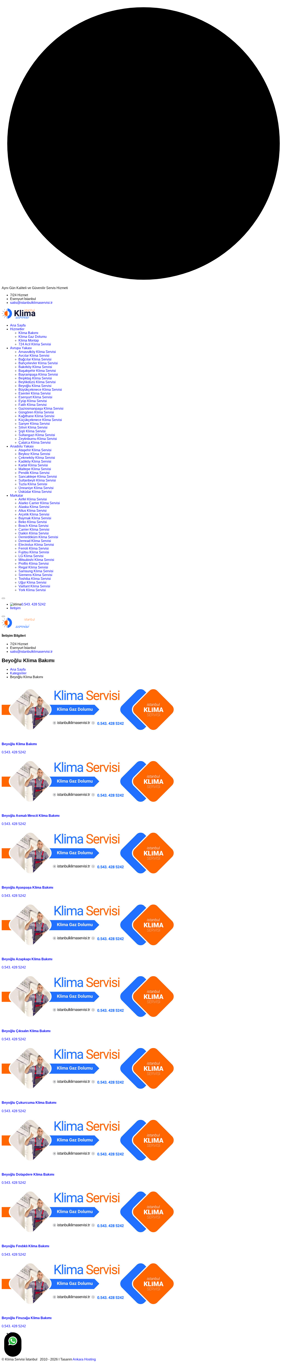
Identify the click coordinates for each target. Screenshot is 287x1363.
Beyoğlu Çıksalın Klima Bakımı (26, 1031)
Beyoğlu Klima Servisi (34, 386)
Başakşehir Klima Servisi (37, 370)
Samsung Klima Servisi (35, 571)
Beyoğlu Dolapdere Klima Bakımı (28, 1174)
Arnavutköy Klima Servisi (37, 352)
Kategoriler (18, 673)
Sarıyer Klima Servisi (34, 423)
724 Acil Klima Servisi (34, 344)
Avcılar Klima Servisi (33, 355)
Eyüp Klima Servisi (32, 401)
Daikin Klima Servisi (33, 533)
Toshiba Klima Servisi (34, 578)
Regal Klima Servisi (33, 567)
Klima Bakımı (28, 333)
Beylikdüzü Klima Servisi (37, 382)
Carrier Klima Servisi (33, 529)
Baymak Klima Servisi (34, 518)
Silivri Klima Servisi (32, 427)
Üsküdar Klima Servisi (35, 491)
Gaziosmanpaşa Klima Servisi (40, 408)
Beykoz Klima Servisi (34, 454)
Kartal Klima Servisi (33, 465)
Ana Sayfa (18, 325)
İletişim (15, 608)
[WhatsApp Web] (12, 1344)
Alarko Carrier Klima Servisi (39, 503)
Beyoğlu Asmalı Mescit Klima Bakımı (30, 815)
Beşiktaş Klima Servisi (35, 378)
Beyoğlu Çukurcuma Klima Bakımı (29, 1102)
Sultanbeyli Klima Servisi (37, 480)
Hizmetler (17, 329)
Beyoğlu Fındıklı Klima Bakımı (25, 1246)
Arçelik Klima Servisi (33, 514)
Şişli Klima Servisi (32, 431)
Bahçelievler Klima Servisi (38, 363)
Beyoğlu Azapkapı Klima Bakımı (27, 959)
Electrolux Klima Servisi (36, 544)
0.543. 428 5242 (33, 604)
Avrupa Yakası (21, 348)
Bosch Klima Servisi (33, 526)
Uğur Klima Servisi (32, 582)
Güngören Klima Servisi (36, 412)
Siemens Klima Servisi (35, 575)
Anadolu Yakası (22, 446)
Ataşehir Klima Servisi (34, 450)
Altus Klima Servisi (32, 510)
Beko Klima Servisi (32, 522)
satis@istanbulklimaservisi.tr (31, 302)
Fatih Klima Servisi (32, 405)
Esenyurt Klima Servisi (35, 397)
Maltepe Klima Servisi (34, 469)
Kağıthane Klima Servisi (36, 416)
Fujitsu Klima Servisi (33, 552)
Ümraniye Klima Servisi (36, 488)
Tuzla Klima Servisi (32, 484)
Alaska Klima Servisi (33, 507)
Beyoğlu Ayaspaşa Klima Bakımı (27, 887)
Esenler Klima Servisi (34, 393)
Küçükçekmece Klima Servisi (40, 420)
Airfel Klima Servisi (32, 499)
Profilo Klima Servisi (33, 563)
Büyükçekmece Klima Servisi (40, 389)
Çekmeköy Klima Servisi (36, 457)
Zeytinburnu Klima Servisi (37, 439)
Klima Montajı (28, 340)
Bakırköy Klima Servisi (35, 367)
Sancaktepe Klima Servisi (37, 476)
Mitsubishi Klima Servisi (36, 560)
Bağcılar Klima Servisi (34, 359)
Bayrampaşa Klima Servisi (38, 374)
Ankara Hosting (84, 1359)
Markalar (16, 495)
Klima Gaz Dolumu (32, 336)
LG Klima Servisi (30, 556)
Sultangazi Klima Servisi (36, 435)
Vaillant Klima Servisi (34, 586)
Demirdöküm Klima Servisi (38, 537)
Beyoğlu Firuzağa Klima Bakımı (26, 1318)
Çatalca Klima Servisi (34, 442)
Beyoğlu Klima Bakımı (19, 744)
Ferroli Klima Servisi (33, 548)
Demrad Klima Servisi (34, 541)
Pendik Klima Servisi (34, 473)
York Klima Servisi (32, 590)
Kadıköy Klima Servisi (34, 461)
